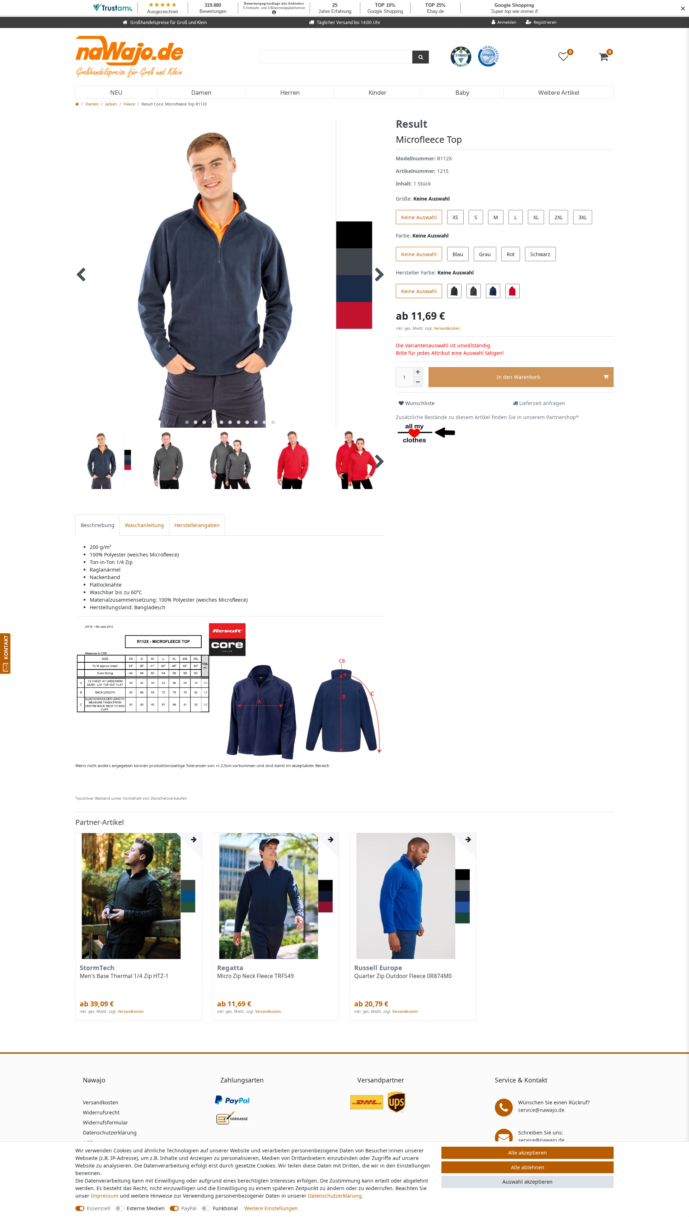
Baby (462, 92)
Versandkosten (446, 328)
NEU (116, 92)
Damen (201, 92)
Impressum (104, 1195)
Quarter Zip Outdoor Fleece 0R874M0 (403, 976)
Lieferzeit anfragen (541, 403)
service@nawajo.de (541, 1109)
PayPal (189, 1208)
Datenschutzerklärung (110, 1132)
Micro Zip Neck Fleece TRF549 (255, 976)
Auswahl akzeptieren (527, 1181)
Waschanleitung (144, 525)
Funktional (225, 1208)
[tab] (97, 525)
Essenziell (99, 1208)
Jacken (111, 104)
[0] (606, 58)
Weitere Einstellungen (271, 1208)
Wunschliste (419, 403)
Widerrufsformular (105, 1122)
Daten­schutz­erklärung (335, 1195)
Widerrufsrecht (101, 1112)
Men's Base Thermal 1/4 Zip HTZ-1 (124, 976)
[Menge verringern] (418, 382)
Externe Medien (146, 1208)
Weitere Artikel (558, 92)
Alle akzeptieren (527, 1152)
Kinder (377, 92)
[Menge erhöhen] (418, 372)
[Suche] (420, 57)
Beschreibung (97, 525)
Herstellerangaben (197, 525)
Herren (290, 92)
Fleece (129, 104)
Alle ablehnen (527, 1167)
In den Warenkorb (518, 376)
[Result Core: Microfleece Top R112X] (230, 690)
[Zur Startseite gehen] (77, 104)
